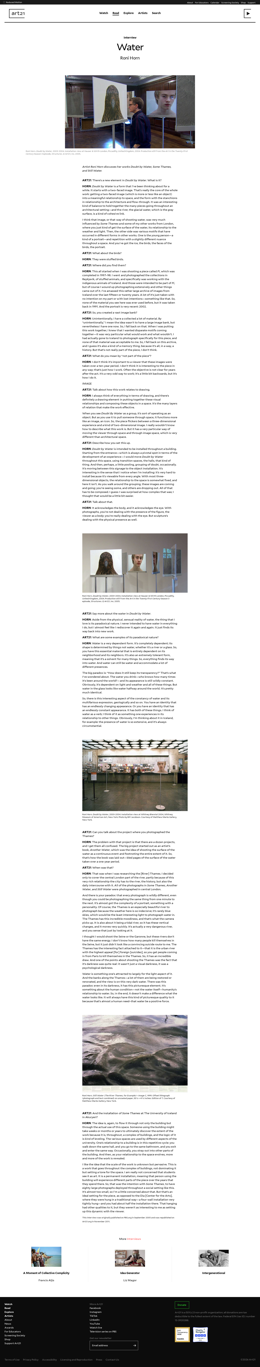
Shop (243, 2)
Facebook (95, 1308)
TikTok (93, 1315)
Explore (129, 13)
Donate (182, 1304)
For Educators (202, 2)
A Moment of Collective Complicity (46, 1273)
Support (251, 2)
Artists (142, 13)
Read (116, 13)
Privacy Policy (31, 1359)
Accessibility (49, 1359)
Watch (103, 13)
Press (99, 1359)
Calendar (214, 2)
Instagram (96, 1312)
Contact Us (112, 1359)
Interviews (134, 1238)
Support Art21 (13, 1343)
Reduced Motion (14, 2)
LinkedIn (95, 1319)
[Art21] (17, 13)
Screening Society (230, 2)
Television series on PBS (103, 1331)
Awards (9, 1327)
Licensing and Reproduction (76, 1359)
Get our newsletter (101, 1338)
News (8, 1323)
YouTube (95, 1323)
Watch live (96, 1327)
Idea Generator (130, 1273)
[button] (247, 13)
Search (156, 13)
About (190, 2)
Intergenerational (213, 1273)
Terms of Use (12, 1359)
